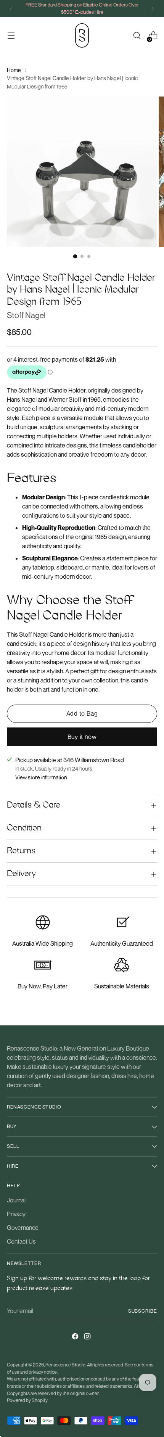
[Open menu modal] (11, 35)
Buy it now (82, 736)
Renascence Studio (65, 1365)
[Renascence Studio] (82, 35)
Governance (23, 1227)
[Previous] (11, 8)
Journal (16, 1200)
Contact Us (21, 1241)
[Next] (152, 8)
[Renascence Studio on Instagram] (88, 1337)
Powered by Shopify (27, 1400)
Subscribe (142, 1311)
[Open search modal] (137, 35)
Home (14, 70)
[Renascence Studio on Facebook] (75, 1337)
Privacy (16, 1214)
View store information (41, 777)
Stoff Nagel (26, 315)
